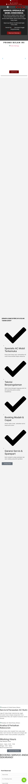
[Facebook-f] (19, 7)
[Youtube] (24, 7)
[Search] (16, 7)
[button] (7, 7)
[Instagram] (21, 7)
